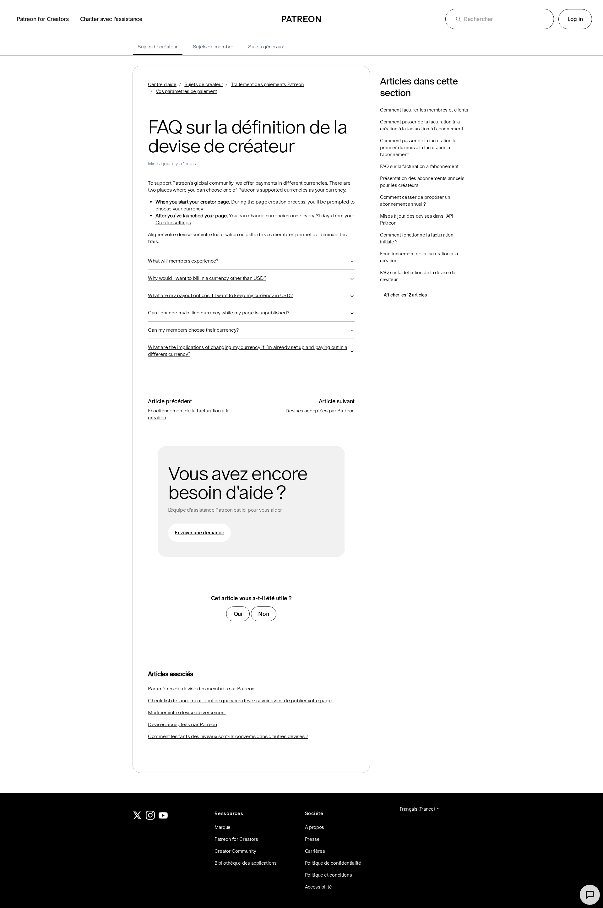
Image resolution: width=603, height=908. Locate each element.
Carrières (315, 851)
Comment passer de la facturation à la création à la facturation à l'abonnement (421, 125)
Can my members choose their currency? (193, 330)
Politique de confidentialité (333, 863)
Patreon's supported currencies (272, 190)
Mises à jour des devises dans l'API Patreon (416, 219)
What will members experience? (183, 261)
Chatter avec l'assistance (111, 19)
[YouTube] (163, 818)
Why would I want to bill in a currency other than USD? (207, 278)
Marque (223, 827)
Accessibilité (318, 886)
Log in (575, 19)
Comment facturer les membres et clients (424, 109)
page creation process (280, 202)
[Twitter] (137, 818)
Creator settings (173, 223)
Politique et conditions (328, 875)
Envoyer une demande (199, 533)
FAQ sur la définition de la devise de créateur (417, 276)
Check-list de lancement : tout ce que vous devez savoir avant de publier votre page (239, 701)
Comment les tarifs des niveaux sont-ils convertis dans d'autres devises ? (228, 736)
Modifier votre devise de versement (187, 712)
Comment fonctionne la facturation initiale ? (416, 238)
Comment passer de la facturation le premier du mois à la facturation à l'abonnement (418, 147)
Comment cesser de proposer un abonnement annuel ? (415, 200)
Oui (238, 614)
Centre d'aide (162, 84)
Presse (312, 839)
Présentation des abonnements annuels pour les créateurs (422, 182)
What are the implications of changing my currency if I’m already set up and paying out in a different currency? (247, 350)
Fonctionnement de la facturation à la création (419, 257)
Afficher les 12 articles (405, 294)
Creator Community (235, 851)
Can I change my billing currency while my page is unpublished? (218, 313)
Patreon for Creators (43, 19)
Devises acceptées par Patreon (320, 411)
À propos (314, 827)
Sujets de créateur (203, 84)
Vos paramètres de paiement (186, 91)
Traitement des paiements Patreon (267, 84)
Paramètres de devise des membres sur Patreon (201, 689)
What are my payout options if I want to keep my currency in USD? (220, 295)
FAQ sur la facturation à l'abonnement (419, 166)
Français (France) (418, 809)
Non (263, 614)
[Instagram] (150, 818)
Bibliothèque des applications (246, 863)
